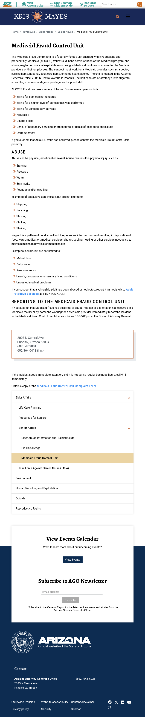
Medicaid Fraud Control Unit (39, 458)
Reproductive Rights (28, 508)
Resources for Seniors (33, 417)
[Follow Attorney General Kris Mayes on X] (116, 702)
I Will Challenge (30, 448)
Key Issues (28, 31)
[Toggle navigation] (134, 16)
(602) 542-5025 (85, 678)
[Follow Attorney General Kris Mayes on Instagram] (109, 708)
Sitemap (76, 709)
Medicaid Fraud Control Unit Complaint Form (66, 386)
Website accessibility (54, 702)
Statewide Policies (23, 702)
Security (46, 709)
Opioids (20, 498)
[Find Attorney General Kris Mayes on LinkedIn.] (122, 702)
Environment (23, 478)
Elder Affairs (46, 31)
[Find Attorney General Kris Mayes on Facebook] (110, 702)
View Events (72, 559)
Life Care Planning (30, 407)
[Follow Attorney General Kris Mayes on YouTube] (129, 702)
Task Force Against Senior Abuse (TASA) (44, 468)
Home (15, 31)
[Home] (33, 16)
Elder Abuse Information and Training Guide (47, 438)
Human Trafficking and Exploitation (37, 488)
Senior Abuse (65, 31)
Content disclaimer (82, 702)
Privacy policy (20, 709)
